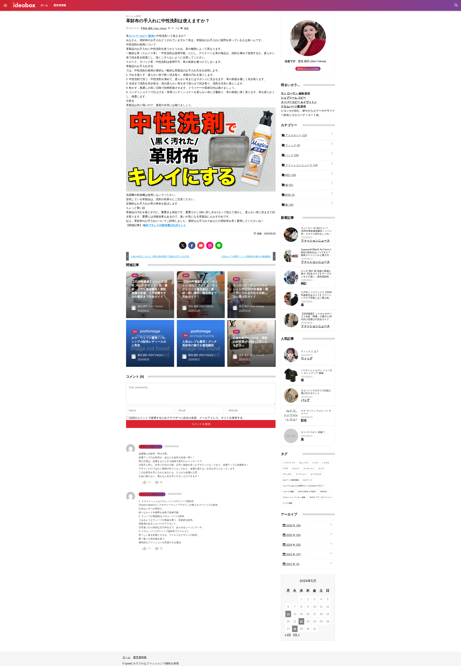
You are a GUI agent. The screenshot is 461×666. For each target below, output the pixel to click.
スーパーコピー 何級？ (313, 432)
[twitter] (182, 245)
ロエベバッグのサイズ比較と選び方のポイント (316, 392)
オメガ (321, 468)
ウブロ (285, 468)
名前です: (290, 61)
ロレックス (303, 463)
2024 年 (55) (293, 544)
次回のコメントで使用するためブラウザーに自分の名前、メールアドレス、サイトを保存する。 (187, 417)
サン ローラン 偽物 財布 (295, 93)
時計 (290, 175)
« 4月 (288, 634)
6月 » (296, 634)
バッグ (292, 155)
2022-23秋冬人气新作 (307, 492)
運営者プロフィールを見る (308, 69)
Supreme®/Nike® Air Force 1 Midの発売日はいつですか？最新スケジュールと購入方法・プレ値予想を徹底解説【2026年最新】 (316, 252)
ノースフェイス (289, 463)
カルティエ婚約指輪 (291, 480)
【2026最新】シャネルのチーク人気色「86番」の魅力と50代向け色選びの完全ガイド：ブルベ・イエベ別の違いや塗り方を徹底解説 (316, 316)
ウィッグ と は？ (310, 351)
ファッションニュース (301, 165)
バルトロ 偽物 (288, 492)
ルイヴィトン (308, 468)
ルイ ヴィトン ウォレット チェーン (316, 412)
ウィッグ (292, 145)
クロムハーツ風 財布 (293, 106)
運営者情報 (59, 5)
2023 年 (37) (293, 554)
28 (294, 628)
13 (288, 614)
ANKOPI (323, 492)
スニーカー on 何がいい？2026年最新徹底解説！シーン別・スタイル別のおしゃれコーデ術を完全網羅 (316, 231)
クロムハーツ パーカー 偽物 (294, 497)
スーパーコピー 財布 (141, 35)
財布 (186, 28)
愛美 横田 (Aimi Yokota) (155, 28)
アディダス (287, 474)
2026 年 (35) (293, 525)
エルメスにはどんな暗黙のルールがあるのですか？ (303, 486)
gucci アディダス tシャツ (320, 497)
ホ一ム (44, 5)
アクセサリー (296, 135)
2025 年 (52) (293, 535)
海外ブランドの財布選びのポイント (164, 225)
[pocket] (200, 245)
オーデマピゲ (316, 474)
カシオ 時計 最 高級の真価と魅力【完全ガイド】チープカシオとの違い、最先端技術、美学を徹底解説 (316, 274)
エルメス (295, 468)
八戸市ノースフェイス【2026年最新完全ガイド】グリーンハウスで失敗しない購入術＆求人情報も (316, 295)
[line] (218, 245)
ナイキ (315, 463)
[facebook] (191, 245)
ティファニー (301, 474)
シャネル (325, 463)
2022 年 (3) (292, 564)
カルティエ (307, 480)
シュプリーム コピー (293, 97)
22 (301, 621)
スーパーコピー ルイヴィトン (299, 102)
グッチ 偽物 (287, 503)
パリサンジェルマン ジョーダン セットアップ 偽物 (316, 372)
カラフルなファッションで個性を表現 (24, 5)
